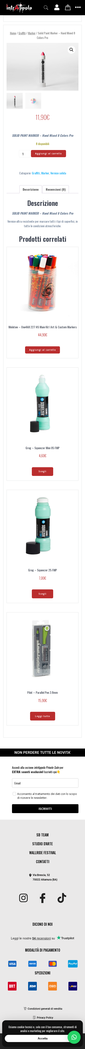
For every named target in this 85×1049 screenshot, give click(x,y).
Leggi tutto (42, 716)
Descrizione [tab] (31, 189)
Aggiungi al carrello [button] (42, 349)
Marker (32, 33)
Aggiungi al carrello (48, 153)
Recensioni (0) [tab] (56, 189)
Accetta (43, 1038)
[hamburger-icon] (78, 8)
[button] (46, 7)
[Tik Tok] (62, 898)
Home (13, 33)
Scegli (42, 471)
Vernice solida (58, 173)
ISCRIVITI (45, 809)
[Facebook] (42, 898)
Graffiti (22, 33)
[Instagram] (23, 898)
